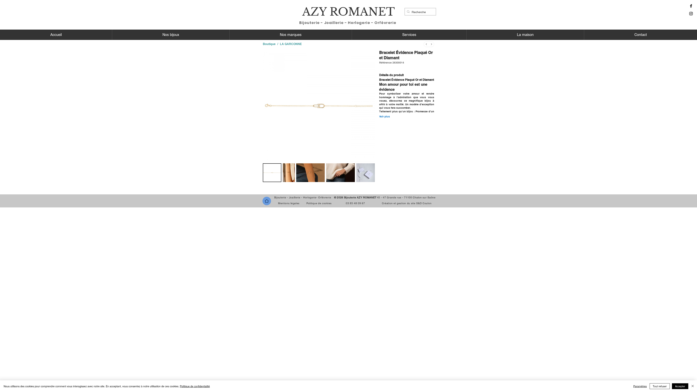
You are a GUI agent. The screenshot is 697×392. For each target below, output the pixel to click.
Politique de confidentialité (195, 386)
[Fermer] (692, 386)
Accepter (680, 386)
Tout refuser (660, 386)
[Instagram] (691, 13)
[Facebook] (691, 6)
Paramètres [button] (640, 386)
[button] (170, 35)
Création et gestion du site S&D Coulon (407, 203)
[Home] (266, 201)
